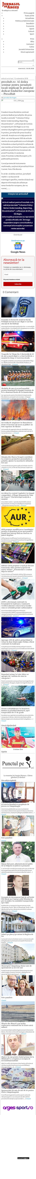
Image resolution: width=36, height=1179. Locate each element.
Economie (30, 26)
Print (32, 39)
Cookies (30, 1174)
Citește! (19, 330)
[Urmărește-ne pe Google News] (18, 248)
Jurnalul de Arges (10, 97)
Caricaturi (30, 44)
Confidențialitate (18, 1174)
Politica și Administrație (24, 21)
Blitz (32, 42)
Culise (31, 47)
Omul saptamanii (27, 52)
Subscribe (18, 284)
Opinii (31, 29)
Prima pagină (29, 13)
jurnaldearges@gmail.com (19, 1120)
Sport (32, 34)
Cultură (31, 31)
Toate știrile (29, 16)
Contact (6, 1174)
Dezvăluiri (30, 23)
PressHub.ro (26, 202)
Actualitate (29, 18)
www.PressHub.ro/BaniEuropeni (14, 156)
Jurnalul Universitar (26, 49)
